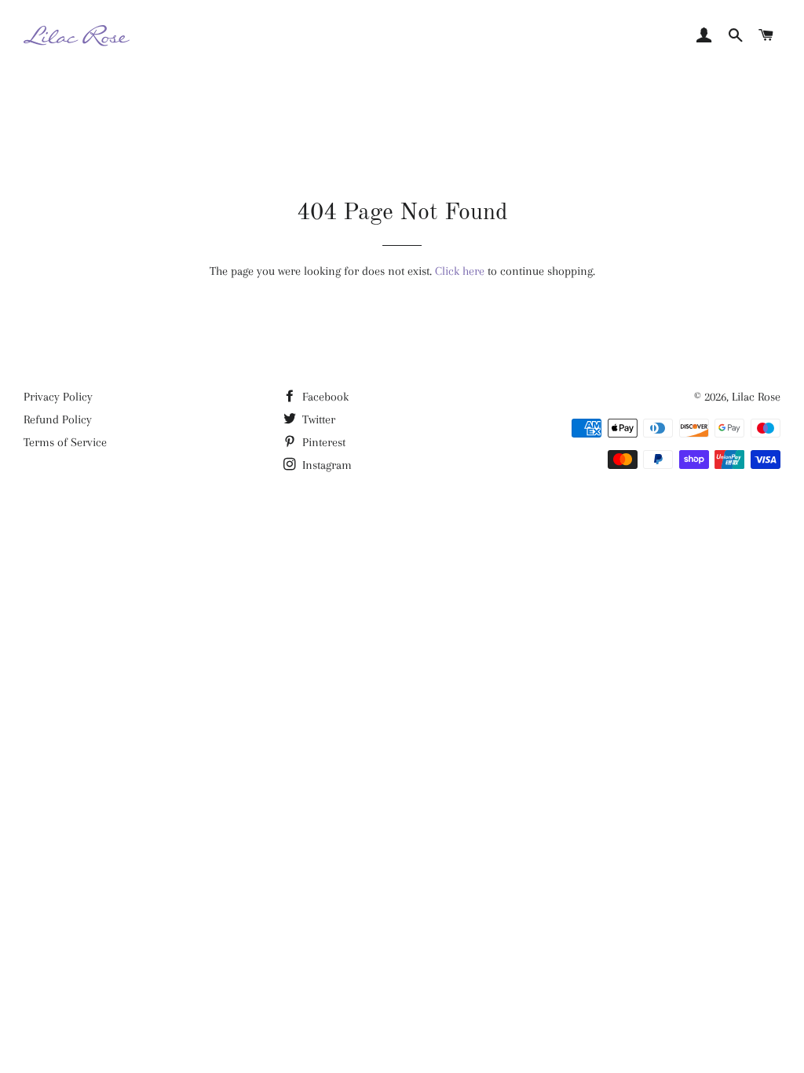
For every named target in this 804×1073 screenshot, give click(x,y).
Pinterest (322, 442)
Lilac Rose (756, 397)
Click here (459, 271)
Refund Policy (58, 419)
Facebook (324, 397)
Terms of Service (65, 442)
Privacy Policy (58, 397)
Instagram (325, 465)
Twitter (317, 419)
